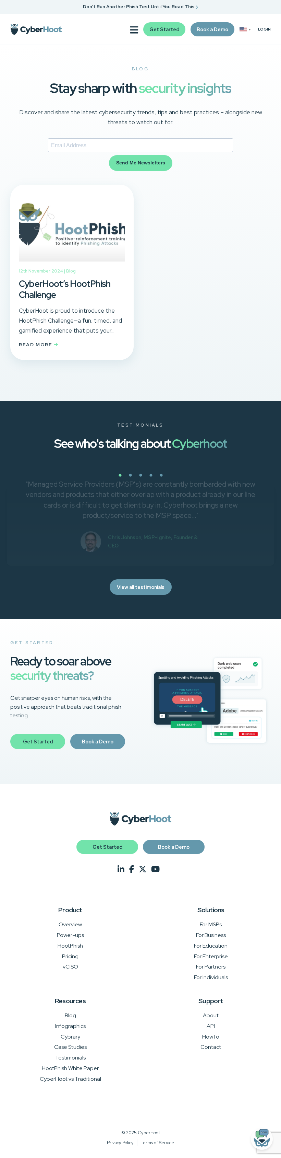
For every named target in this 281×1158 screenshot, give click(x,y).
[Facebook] (131, 869)
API (211, 1026)
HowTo (210, 1036)
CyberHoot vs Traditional (70, 1078)
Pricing (70, 956)
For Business (211, 935)
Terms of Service (157, 1143)
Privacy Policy (120, 1143)
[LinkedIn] (121, 869)
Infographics (70, 1026)
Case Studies (70, 1047)
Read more (36, 344)
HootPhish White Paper (70, 1068)
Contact (210, 1047)
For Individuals (211, 977)
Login (264, 29)
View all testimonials (140, 587)
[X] (142, 869)
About (211, 1015)
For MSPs (211, 924)
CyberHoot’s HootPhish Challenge (64, 289)
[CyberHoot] (36, 29)
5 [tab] (185, 479)
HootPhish (70, 945)
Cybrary (70, 1036)
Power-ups (70, 935)
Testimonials (70, 1057)
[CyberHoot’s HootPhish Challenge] (72, 263)
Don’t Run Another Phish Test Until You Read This (139, 7)
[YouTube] (155, 869)
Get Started (164, 29)
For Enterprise (211, 956)
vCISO (70, 966)
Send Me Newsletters (140, 162)
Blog (71, 271)
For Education (211, 945)
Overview (70, 924)
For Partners (210, 966)
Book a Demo (212, 29)
